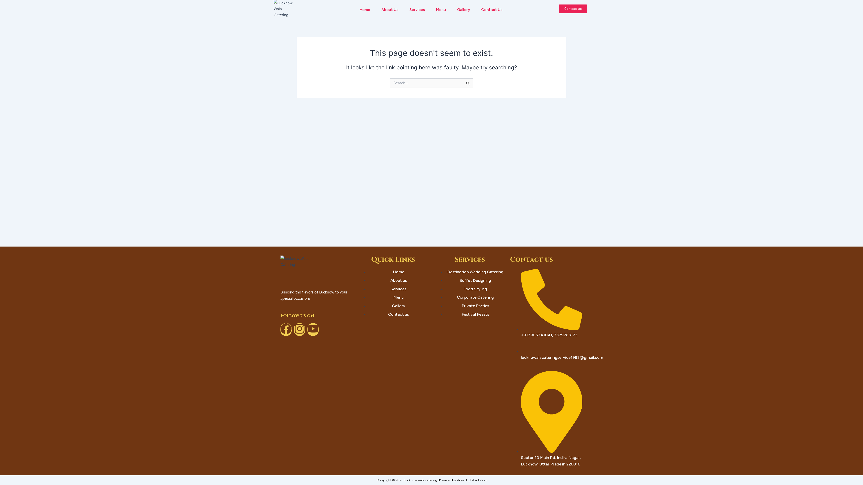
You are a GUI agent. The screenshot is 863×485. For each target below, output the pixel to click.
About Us (389, 9)
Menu (441, 9)
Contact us (491, 9)
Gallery (463, 9)
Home (365, 9)
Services (417, 9)
